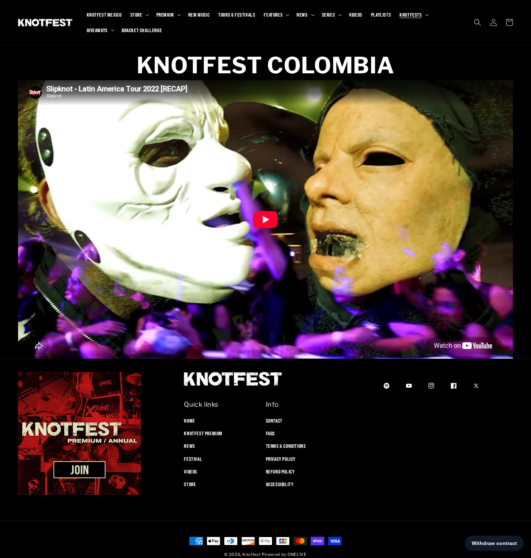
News (189, 446)
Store (190, 484)
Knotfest (251, 554)
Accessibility (280, 484)
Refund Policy (280, 472)
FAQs (270, 433)
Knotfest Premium (203, 433)
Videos (190, 472)
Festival (193, 459)
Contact (274, 421)
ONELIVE (297, 554)
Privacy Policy (280, 459)
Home (189, 421)
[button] (139, 14)
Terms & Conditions (286, 446)
